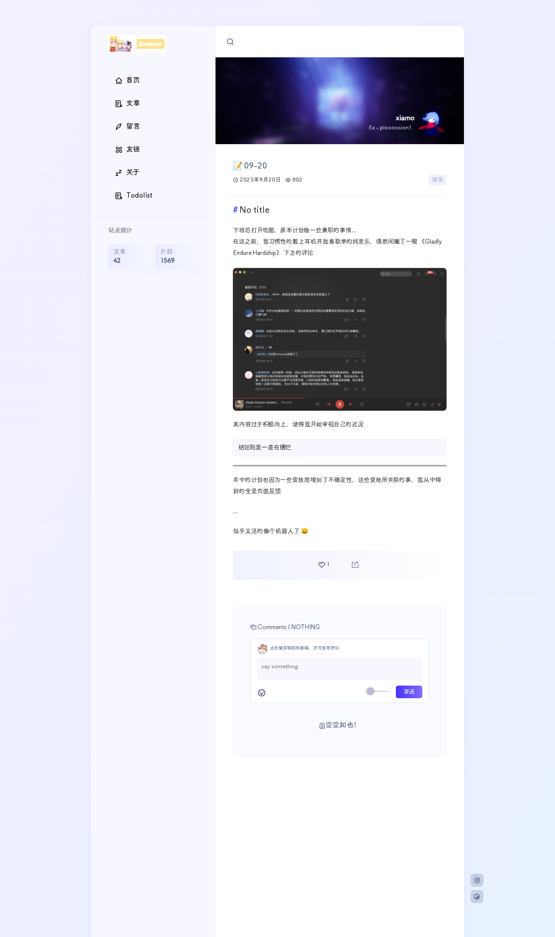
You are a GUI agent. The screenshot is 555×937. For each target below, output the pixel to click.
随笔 (437, 180)
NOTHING (305, 627)
